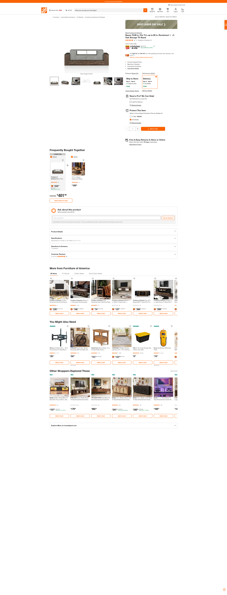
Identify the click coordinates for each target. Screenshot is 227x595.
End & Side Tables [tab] (95, 273)
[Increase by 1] (138, 129)
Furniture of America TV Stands (95, 17)
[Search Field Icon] (145, 10)
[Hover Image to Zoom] (86, 46)
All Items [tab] (53, 273)
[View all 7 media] (118, 81)
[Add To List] (170, 35)
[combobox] (108, 10)
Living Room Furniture (68, 17)
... (50, 17)
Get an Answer (168, 218)
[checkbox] (130, 102)
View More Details (133, 68)
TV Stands (80, 17)
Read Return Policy (135, 144)
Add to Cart (154, 129)
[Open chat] (226, 25)
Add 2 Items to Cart (61, 200)
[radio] (130, 116)
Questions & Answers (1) (145, 40)
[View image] (54, 81)
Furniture (56, 17)
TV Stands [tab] (65, 273)
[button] (113, 231)
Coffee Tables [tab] (79, 273)
